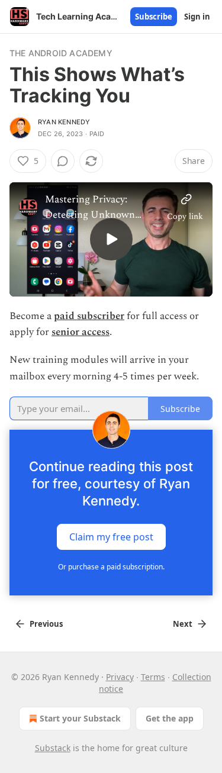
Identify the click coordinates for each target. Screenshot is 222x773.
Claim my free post (111, 536)
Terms (153, 676)
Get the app (170, 718)
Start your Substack (80, 718)
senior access (81, 332)
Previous (46, 624)
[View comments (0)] (63, 161)
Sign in (197, 16)
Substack (52, 747)
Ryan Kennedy (64, 122)
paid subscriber (89, 316)
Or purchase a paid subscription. (111, 567)
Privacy (120, 676)
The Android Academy (60, 53)
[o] (111, 239)
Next (182, 624)
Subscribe (153, 16)
